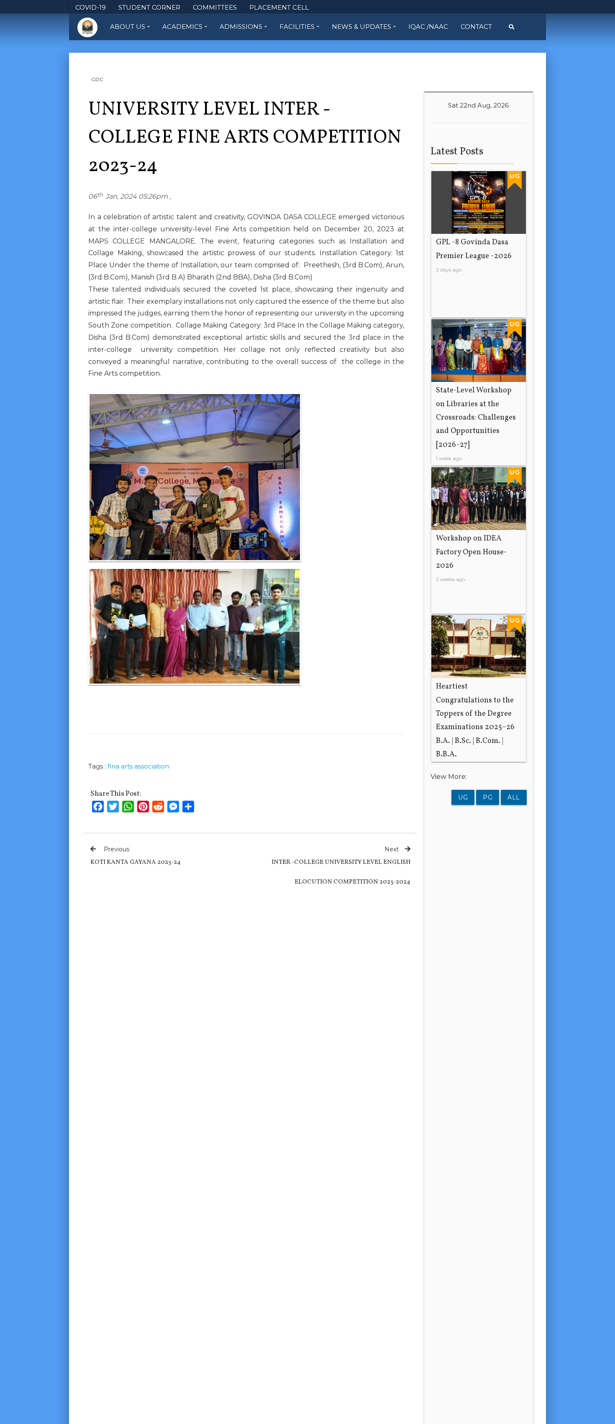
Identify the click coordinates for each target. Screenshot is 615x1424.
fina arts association (138, 766)
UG (463, 797)
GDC (97, 79)
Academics (182, 27)
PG (487, 797)
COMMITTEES (215, 7)
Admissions (241, 27)
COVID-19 (90, 7)
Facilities (297, 27)
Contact (476, 27)
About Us (127, 27)
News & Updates (361, 27)
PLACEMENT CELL (279, 7)
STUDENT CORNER (149, 7)
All (513, 797)
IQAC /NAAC (428, 27)
